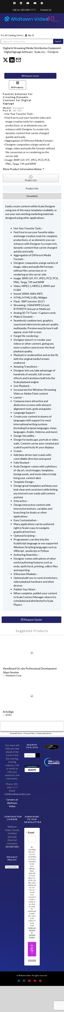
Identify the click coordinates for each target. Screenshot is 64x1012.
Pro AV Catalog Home (12, 35)
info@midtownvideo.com (17, 794)
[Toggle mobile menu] (58, 23)
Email (31, 832)
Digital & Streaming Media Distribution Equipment (32, 48)
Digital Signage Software (18, 51)
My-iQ (30, 35)
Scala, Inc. (40, 51)
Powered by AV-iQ (44, 733)
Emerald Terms (16, 733)
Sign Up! (31, 949)
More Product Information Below (22, 169)
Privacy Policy (29, 733)
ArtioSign (8, 711)
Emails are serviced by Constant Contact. (32, 932)
